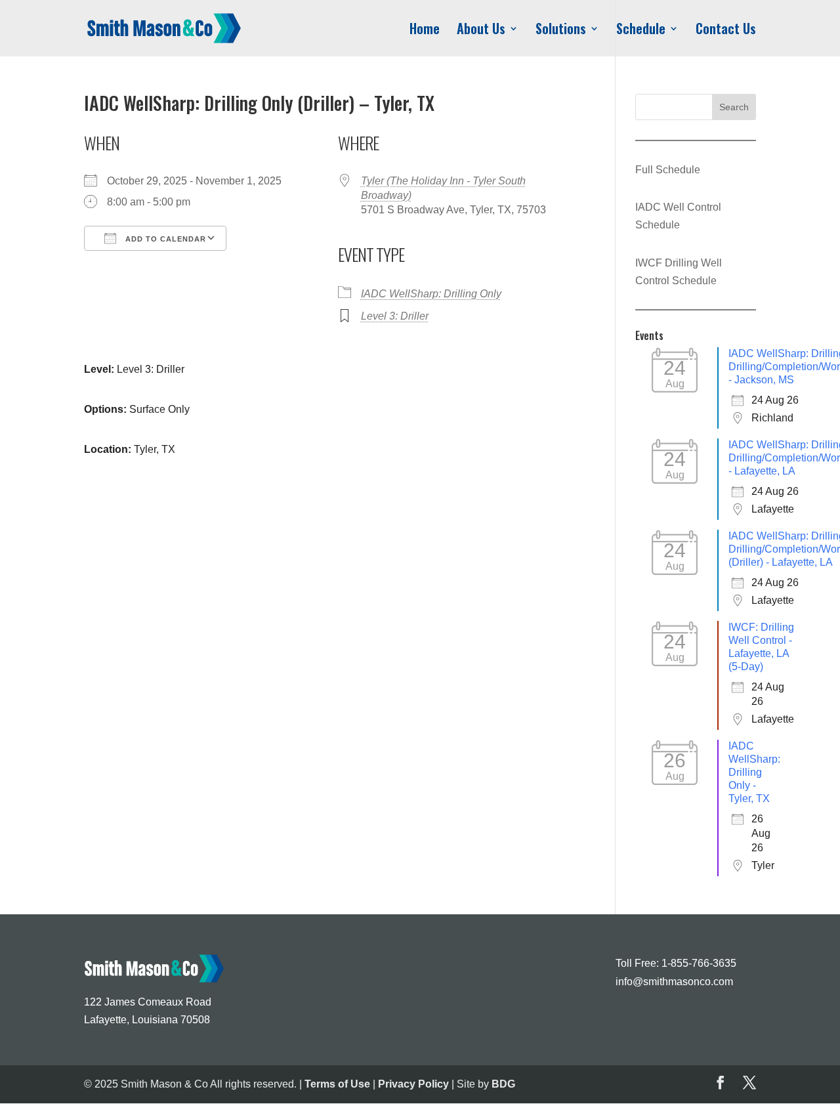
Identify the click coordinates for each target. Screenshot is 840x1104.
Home (425, 31)
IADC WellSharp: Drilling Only (431, 293)
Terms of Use (337, 1084)
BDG (503, 1084)
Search (734, 107)
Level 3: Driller (395, 316)
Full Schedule (667, 169)
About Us (481, 31)
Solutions (561, 31)
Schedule (640, 31)
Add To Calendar (164, 239)
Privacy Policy (413, 1084)
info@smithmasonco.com (674, 981)
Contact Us (726, 31)
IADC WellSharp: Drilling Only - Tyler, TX (754, 772)
